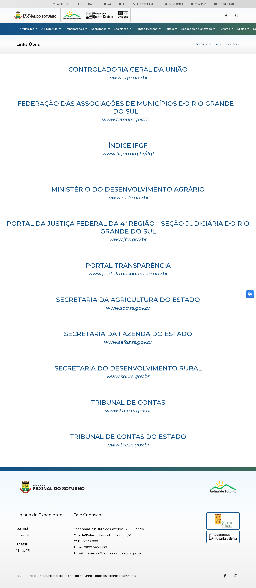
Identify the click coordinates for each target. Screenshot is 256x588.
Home (199, 44)
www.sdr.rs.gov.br (128, 376)
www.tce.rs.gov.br (128, 445)
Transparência (75, 28)
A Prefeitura (49, 28)
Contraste (89, 4)
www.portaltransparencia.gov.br (128, 274)
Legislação (121, 28)
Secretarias (227, 4)
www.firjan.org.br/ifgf (128, 154)
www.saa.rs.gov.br (128, 308)
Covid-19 (201, 4)
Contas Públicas (146, 28)
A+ (109, 4)
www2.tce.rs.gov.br (128, 410)
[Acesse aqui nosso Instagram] (237, 16)
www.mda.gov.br (128, 198)
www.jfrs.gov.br (128, 239)
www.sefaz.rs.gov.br (128, 342)
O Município (26, 28)
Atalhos (63, 4)
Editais (170, 28)
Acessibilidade (147, 4)
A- (124, 4)
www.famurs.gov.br (125, 119)
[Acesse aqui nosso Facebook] (226, 16)
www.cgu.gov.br (128, 78)
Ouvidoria (176, 4)
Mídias (242, 28)
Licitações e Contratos (197, 28)
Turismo (225, 28)
